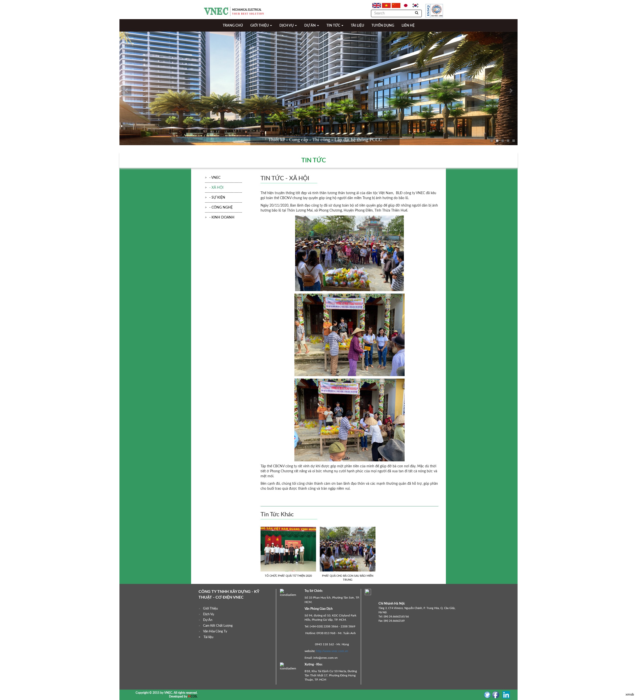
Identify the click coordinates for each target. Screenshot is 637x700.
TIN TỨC (333, 25)
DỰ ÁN (310, 25)
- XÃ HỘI (216, 187)
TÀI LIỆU (357, 25)
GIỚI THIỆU (259, 25)
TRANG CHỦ (233, 25)
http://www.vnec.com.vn (332, 651)
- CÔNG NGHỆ (221, 207)
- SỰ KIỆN (217, 197)
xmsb (630, 694)
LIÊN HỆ (408, 25)
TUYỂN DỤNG (383, 25)
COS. (194, 696)
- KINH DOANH (221, 217)
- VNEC (214, 177)
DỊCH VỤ (286, 25)
